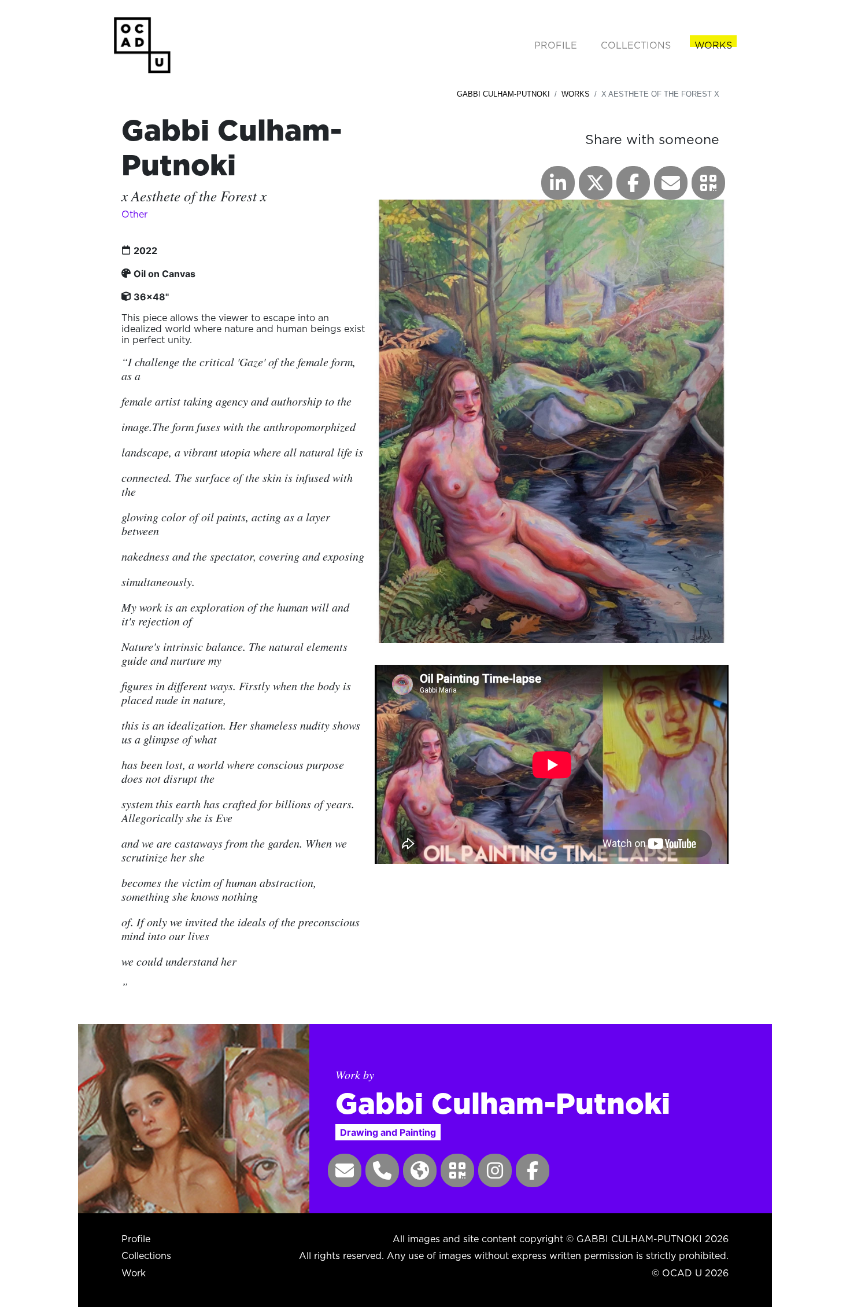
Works (575, 94)
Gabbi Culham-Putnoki (503, 94)
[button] (708, 183)
